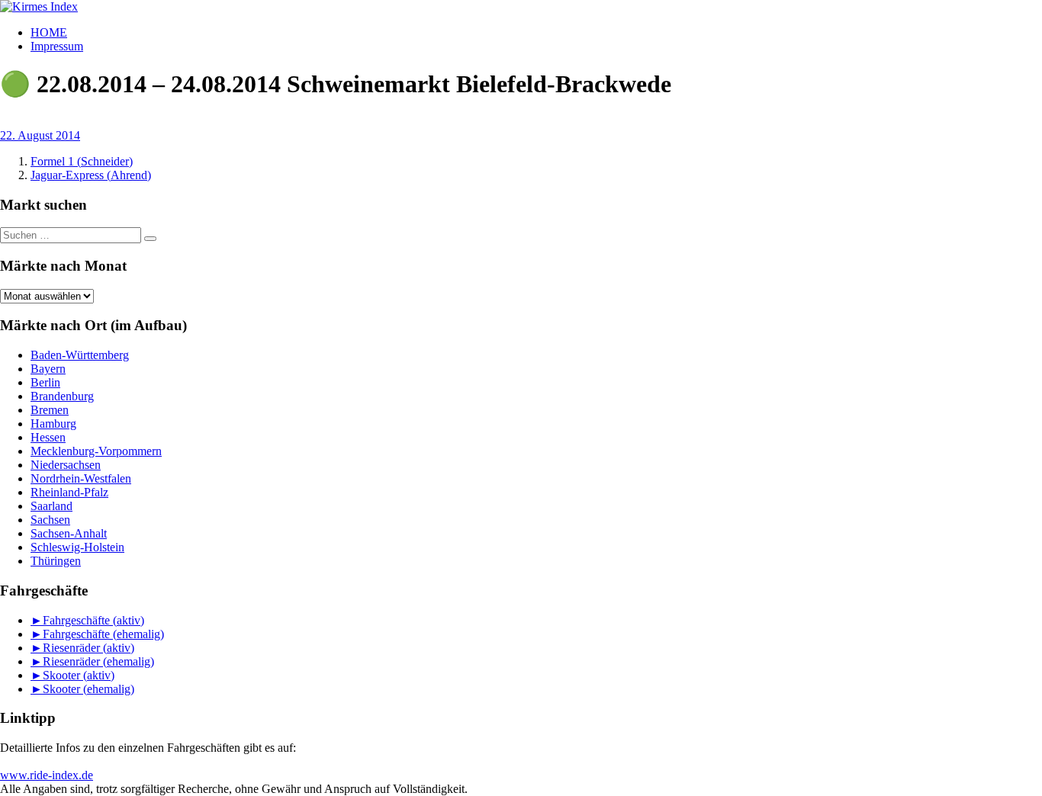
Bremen (50, 409)
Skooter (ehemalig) (88, 688)
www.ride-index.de (46, 775)
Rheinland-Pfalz (69, 492)
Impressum (57, 46)
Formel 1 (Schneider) (82, 161)
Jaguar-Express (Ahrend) (91, 175)
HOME (49, 32)
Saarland (51, 505)
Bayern (48, 368)
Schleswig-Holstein (77, 547)
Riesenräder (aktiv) (88, 647)
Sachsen (50, 519)
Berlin (45, 382)
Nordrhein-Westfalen (81, 478)
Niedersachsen (66, 464)
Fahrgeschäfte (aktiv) (93, 620)
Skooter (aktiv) (78, 675)
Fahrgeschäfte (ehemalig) (103, 633)
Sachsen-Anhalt (69, 533)
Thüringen (56, 560)
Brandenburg (62, 396)
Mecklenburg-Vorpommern (96, 451)
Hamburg (53, 423)
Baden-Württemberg (80, 354)
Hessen (48, 437)
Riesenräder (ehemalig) (98, 661)
